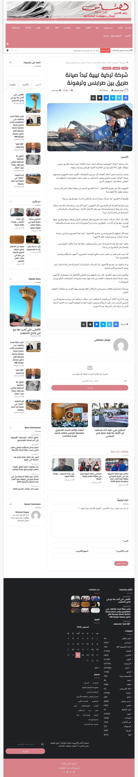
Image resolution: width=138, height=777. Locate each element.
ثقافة (57, 28)
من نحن (106, 36)
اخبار (109, 62)
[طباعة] (93, 98)
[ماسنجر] (106, 98)
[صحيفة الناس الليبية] (69, 12)
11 (83, 644)
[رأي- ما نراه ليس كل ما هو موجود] (33, 239)
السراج (86, 683)
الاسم (125, 541)
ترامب (75, 706)
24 (88, 655)
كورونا (128, 730)
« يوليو (97, 667)
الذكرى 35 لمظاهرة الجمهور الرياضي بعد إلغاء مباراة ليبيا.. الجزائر (17, 161)
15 (97, 649)
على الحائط (126, 709)
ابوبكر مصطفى (118, 90)
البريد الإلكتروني (121, 551)
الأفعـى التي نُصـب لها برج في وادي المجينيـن (17, 97)
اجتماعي (67, 28)
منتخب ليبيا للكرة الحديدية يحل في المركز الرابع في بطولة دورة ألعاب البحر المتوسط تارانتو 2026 (118, 477)
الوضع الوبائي (85, 706)
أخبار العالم (126, 638)
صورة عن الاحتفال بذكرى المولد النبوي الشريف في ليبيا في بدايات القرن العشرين (17, 254)
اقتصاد (88, 28)
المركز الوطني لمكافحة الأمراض (87, 696)
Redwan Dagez (22, 512)
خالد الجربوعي (125, 689)
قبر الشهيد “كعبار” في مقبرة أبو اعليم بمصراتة (17, 179)
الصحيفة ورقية (116, 36)
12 (78, 644)
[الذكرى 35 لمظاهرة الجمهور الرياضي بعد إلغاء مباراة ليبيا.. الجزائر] (33, 160)
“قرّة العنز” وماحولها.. (19, 145)
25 (83, 655)
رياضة (78, 28)
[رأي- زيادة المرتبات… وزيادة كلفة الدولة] (62, 464)
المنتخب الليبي (83, 701)
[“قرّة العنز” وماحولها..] (33, 148)
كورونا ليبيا (86, 715)
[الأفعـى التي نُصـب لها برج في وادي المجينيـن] (33, 103)
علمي (38, 28)
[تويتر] (119, 98)
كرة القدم (81, 710)
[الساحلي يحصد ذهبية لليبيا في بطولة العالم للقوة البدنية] (89, 464)
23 (92, 655)
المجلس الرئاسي (92, 692)
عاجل (129, 697)
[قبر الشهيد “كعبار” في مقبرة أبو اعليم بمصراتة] (33, 179)
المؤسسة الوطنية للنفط (90, 687)
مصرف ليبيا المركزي (91, 724)
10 (88, 644)
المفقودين (95, 701)
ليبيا (97, 28)
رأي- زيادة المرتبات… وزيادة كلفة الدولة (63, 475)
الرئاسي (95, 683)
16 (92, 649)
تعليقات (12, 84)
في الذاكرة (16, 28)
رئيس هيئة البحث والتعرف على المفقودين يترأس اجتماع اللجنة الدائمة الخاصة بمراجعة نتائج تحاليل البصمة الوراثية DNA (17, 126)
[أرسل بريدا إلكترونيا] (112, 90)
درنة (90, 710)
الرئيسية (128, 28)
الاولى (120, 28)
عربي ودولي (108, 28)
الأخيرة (25, 84)
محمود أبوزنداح (93, 719)
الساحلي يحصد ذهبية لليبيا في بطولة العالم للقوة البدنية (90, 476)
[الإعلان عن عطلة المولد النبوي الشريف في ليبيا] (95, 610)
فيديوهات (127, 726)
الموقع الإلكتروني (82, 551)
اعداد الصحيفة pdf (124, 647)
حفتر (96, 710)
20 (73, 649)
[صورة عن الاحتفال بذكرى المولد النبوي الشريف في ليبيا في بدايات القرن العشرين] (17, 239)
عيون (129, 714)
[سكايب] (112, 98)
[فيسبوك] (125, 98)
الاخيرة (127, 36)
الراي (48, 28)
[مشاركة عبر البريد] (99, 98)
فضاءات (28, 28)
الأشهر (38, 84)
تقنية (129, 680)
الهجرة (96, 706)
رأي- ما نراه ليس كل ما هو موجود (86, 50)
